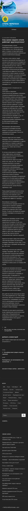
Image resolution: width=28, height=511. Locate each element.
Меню (14, 29)
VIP (7, 329)
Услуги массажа (21, 329)
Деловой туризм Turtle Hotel (9, 450)
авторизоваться (6, 341)
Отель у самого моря (7, 465)
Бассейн (11, 389)
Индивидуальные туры (18, 395)
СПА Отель (14, 329)
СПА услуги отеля (7, 453)
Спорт (19, 403)
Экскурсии (14, 408)
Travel (8, 387)
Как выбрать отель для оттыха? (10, 462)
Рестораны (5, 403)
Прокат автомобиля (13, 400)
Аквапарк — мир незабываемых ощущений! (13, 459)
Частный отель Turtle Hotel (9, 447)
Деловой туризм (7, 395)
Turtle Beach (15, 387)
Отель (4, 400)
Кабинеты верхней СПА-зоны (9, 488)
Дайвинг (17, 392)
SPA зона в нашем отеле (8, 496)
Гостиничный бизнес (8, 392)
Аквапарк (5, 389)
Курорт (4, 397)
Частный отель (8, 330)
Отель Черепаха (10, 23)
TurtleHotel (13, 37)
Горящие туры (19, 389)
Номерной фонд (12, 397)
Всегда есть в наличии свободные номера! (13, 456)
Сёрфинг (5, 405)
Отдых (9, 329)
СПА (5, 327)
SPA (5, 329)
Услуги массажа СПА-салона (9, 499)
